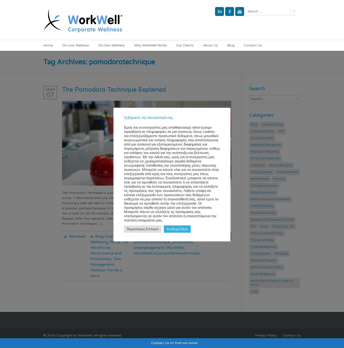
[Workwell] (83, 20)
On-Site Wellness (111, 45)
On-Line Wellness (75, 45)
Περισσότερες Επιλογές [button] (143, 229)
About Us (210, 45)
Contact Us (253, 45)
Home (48, 45)
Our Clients (185, 45)
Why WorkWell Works (150, 45)
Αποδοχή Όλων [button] (177, 229)
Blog (230, 45)
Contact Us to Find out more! (174, 343)
